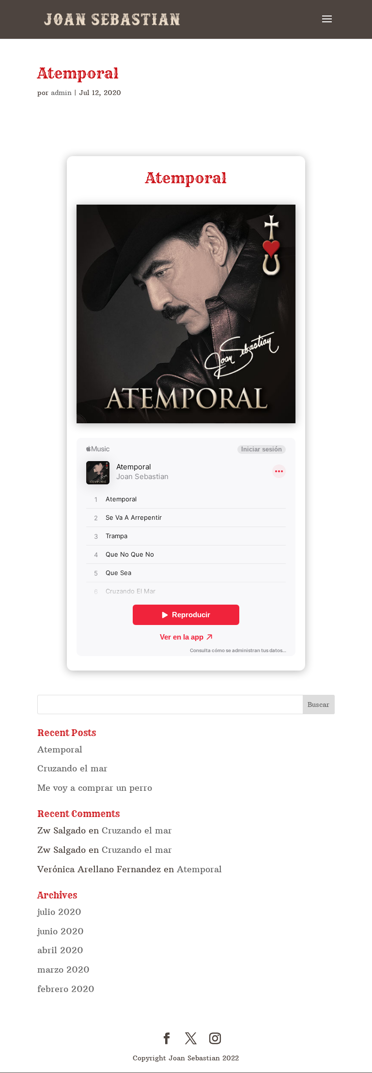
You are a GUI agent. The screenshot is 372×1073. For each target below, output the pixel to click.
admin (61, 92)
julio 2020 (59, 911)
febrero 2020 (65, 988)
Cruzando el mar (72, 768)
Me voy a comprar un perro (94, 787)
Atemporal (59, 749)
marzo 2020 (63, 969)
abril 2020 (60, 950)
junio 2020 (60, 931)
